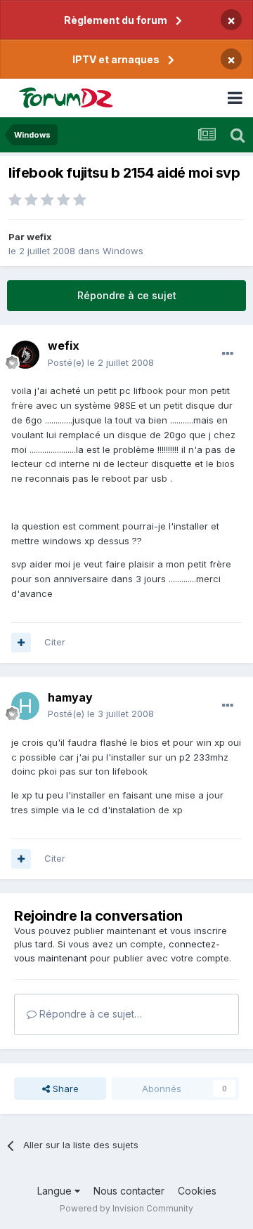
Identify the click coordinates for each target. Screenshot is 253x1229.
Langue (55, 1191)
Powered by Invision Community (126, 1208)
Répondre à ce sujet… (89, 1014)
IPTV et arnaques (116, 59)
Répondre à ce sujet (126, 295)
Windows (123, 250)
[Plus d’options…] (228, 354)
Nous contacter (128, 1191)
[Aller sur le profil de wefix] (25, 355)
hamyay (70, 697)
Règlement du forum (115, 20)
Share (64, 1088)
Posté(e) (101, 362)
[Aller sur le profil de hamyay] (25, 706)
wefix (39, 236)
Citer (54, 642)
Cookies (197, 1191)
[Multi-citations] (21, 642)
